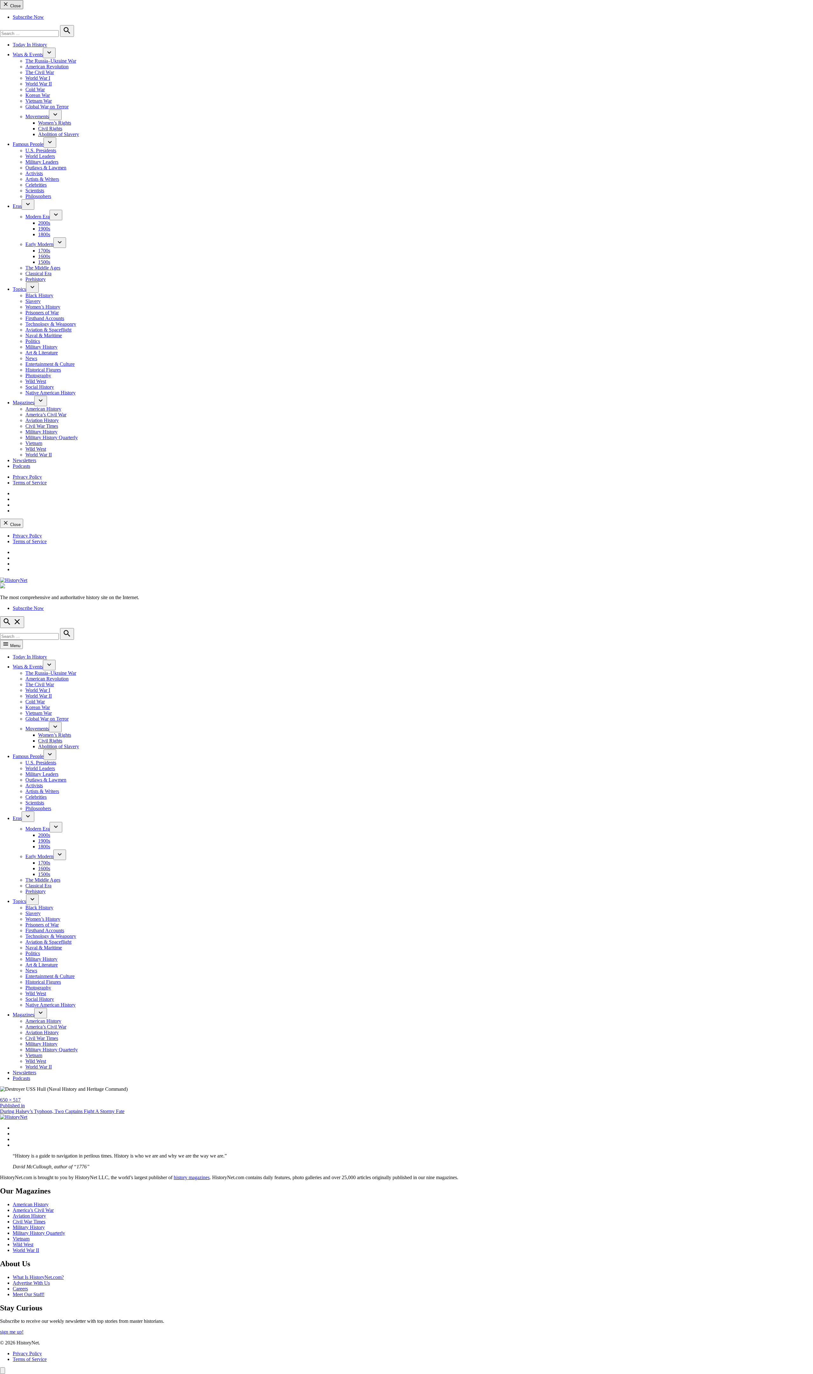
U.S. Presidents (40, 150)
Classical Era (38, 273)
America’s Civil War (45, 414)
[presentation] (49, 53)
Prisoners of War (42, 312)
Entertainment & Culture (50, 364)
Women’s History (42, 307)
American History (43, 409)
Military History (41, 347)
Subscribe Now (28, 17)
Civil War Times (41, 426)
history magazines (192, 1177)
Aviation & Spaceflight (48, 329)
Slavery (33, 301)
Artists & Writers (42, 179)
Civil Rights (50, 128)
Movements (37, 116)
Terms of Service (30, 482)
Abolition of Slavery (58, 134)
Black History (39, 295)
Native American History (50, 392)
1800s (44, 234)
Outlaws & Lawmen (45, 167)
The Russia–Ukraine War (50, 61)
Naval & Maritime (43, 335)
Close (15, 5)
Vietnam (33, 443)
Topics (19, 289)
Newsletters (24, 460)
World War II (38, 83)
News (31, 358)
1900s (44, 228)
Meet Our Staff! (28, 1294)
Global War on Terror (47, 106)
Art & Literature (41, 352)
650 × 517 (10, 1100)
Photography (38, 375)
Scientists (34, 190)
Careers (20, 1288)
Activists (34, 173)
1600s (44, 256)
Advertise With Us (31, 1283)
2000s (44, 223)
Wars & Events (28, 54)
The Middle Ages (42, 267)
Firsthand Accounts (44, 318)
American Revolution (47, 66)
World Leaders (40, 156)
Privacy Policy (27, 477)
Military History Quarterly (51, 437)
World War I (37, 78)
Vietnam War (38, 101)
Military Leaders (41, 162)
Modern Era (37, 216)
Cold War (35, 89)
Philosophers (38, 196)
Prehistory (35, 279)
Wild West (35, 381)
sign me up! (12, 1332)
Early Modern (39, 244)
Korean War (37, 95)
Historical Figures (43, 370)
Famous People (28, 144)
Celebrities (36, 185)
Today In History (30, 44)
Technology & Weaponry (50, 324)
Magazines (23, 402)
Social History (39, 387)
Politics (32, 341)
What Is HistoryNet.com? (38, 1277)
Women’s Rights (54, 123)
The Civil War (39, 72)
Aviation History (42, 420)
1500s (44, 262)
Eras (17, 206)
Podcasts (21, 466)
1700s (44, 250)
